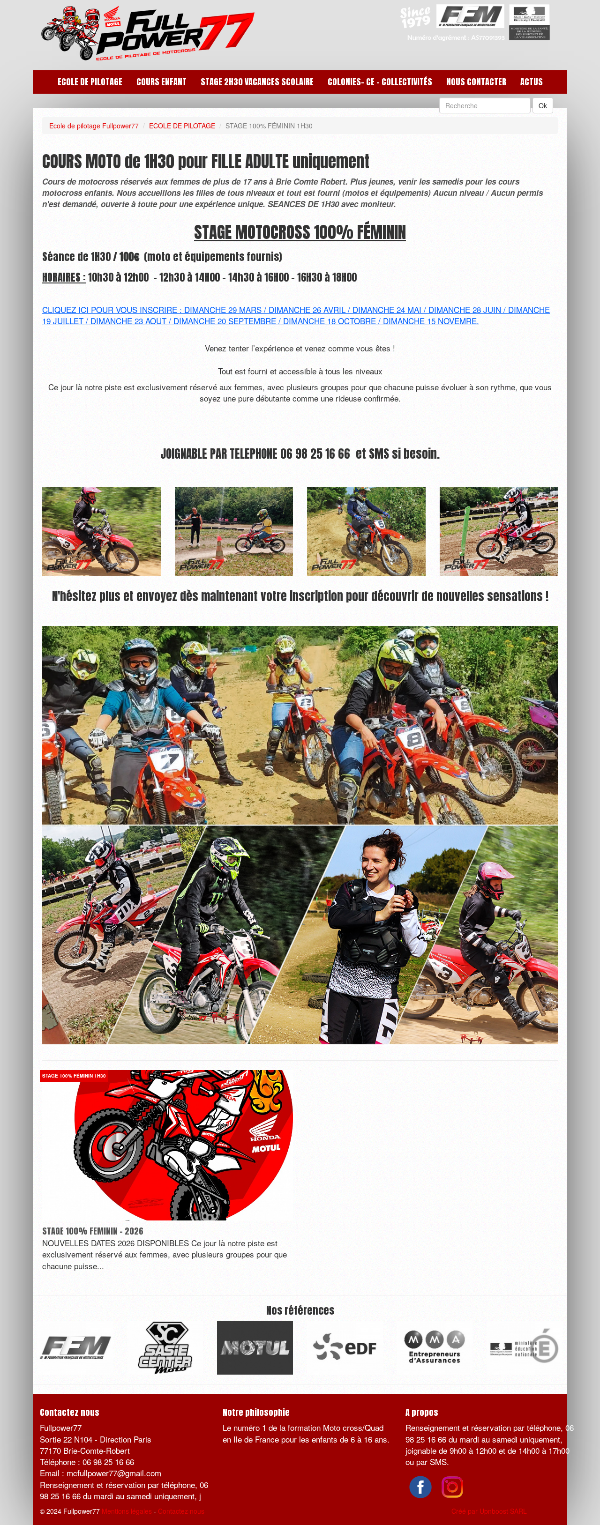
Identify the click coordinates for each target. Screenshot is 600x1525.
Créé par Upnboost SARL (489, 1511)
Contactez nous (181, 1511)
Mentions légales (127, 1511)
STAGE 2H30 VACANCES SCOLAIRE (257, 81)
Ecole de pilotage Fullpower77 (94, 125)
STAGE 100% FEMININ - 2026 (92, 1231)
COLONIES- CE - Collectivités (380, 81)
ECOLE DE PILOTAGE (90, 81)
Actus (531, 81)
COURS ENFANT (161, 81)
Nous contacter (476, 81)
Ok (543, 105)
